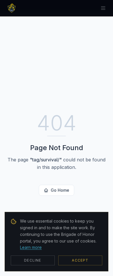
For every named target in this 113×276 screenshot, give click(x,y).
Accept (80, 260)
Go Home (60, 190)
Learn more (31, 247)
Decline (32, 260)
